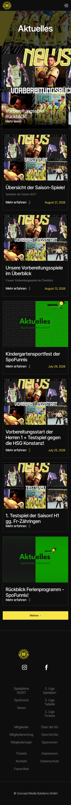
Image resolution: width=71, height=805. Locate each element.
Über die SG (49, 727)
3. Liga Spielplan (49, 690)
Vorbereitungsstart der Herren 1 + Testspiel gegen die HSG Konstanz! (33, 437)
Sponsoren (50, 742)
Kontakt (21, 761)
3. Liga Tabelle (49, 702)
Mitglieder (21, 727)
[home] (18, 5)
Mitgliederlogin (21, 742)
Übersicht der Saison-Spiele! (35, 187)
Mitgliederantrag (21, 734)
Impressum (50, 753)
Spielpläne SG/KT (21, 690)
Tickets (21, 753)
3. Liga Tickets (49, 714)
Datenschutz (49, 761)
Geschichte (49, 734)
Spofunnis (21, 700)
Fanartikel (21, 769)
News (21, 708)
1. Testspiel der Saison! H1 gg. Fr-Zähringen (32, 518)
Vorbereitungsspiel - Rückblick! (26, 113)
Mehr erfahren (18, 202)
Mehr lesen (15, 121)
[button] (65, 5)
